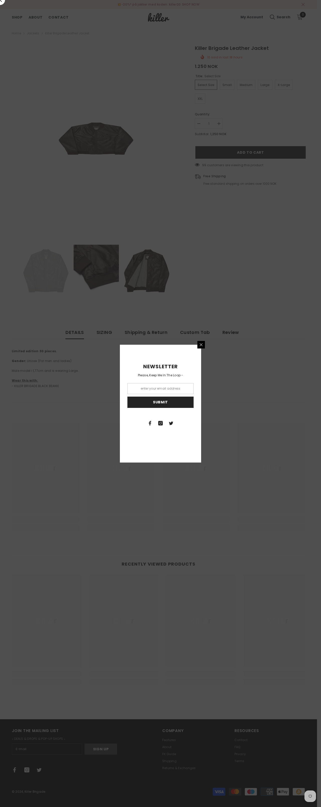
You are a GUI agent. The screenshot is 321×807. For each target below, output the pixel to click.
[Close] (201, 344)
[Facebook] (150, 423)
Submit (160, 402)
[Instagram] (160, 423)
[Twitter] (171, 423)
